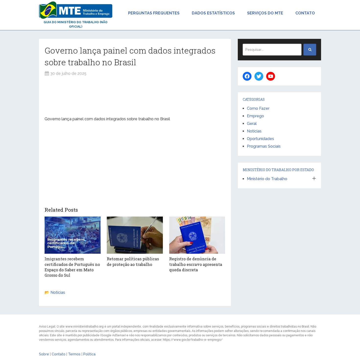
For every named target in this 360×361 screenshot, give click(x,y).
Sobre (44, 354)
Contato (305, 13)
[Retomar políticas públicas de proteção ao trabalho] (135, 235)
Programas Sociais (264, 146)
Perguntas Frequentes (154, 13)
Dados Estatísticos (213, 13)
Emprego (255, 116)
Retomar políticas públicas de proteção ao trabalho (133, 261)
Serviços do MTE (265, 13)
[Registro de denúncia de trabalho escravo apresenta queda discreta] (197, 235)
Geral (252, 123)
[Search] (309, 49)
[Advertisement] (134, 96)
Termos (74, 354)
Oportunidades (260, 138)
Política (89, 354)
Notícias (57, 292)
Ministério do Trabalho (267, 178)
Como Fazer (258, 108)
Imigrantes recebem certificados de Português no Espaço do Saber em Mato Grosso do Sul (72, 267)
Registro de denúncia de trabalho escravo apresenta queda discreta (195, 264)
